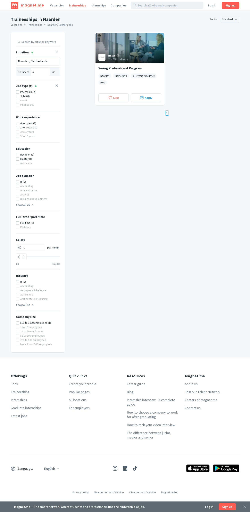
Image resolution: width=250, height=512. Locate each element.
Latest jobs (19, 416)
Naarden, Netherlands (60, 25)
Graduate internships (26, 408)
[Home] (27, 5)
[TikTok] (135, 468)
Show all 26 (23, 205)
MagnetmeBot (169, 492)
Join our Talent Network (203, 392)
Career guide (136, 384)
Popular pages (79, 392)
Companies (118, 5)
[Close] (244, 506)
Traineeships (77, 5)
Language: (25, 468)
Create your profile (82, 384)
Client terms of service (142, 492)
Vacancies (57, 5)
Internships (98, 5)
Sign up (230, 5)
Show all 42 (23, 305)
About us (191, 384)
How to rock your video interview (151, 425)
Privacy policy (80, 492)
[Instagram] (115, 468)
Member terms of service (109, 492)
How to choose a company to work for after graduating (152, 414)
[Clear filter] (56, 52)
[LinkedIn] (125, 468)
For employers (79, 408)
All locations (78, 400)
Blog (130, 392)
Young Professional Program (120, 68)
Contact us (193, 408)
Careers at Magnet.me (201, 400)
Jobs (14, 384)
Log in (212, 5)
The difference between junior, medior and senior (149, 435)
